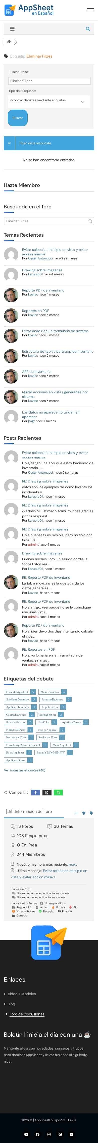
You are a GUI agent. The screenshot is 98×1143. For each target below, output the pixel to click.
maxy (73, 864)
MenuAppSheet (62, 745)
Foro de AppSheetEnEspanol (23, 745)
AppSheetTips (50, 707)
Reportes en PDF (35, 310)
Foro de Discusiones (27, 1014)
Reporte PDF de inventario (43, 290)
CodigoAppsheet (47, 730)
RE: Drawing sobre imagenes (45, 481)
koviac (33, 294)
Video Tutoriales (22, 993)
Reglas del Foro (48, 737)
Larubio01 (35, 274)
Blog (11, 1004)
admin (32, 544)
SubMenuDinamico (17, 699)
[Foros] (9, 41)
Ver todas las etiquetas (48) (24, 770)
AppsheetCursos (71, 722)
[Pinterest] (60, 1134)
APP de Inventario (36, 371)
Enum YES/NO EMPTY (51, 752)
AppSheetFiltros (15, 760)
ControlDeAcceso (16, 714)
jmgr (31, 421)
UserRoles (43, 722)
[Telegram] (71, 1134)
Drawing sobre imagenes (42, 270)
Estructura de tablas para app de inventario (57, 351)
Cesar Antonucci (40, 258)
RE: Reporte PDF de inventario (46, 577)
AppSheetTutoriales (17, 707)
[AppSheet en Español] (29, 9)
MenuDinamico (50, 692)
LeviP (72, 1120)
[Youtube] (26, 1134)
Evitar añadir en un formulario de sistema (55, 331)
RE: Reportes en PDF (38, 649)
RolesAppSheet (15, 752)
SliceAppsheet (47, 714)
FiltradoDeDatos (15, 730)
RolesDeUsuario (15, 722)
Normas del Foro (16, 737)
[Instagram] (49, 1134)
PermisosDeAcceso (53, 699)
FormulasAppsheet (17, 692)
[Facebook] (37, 1134)
